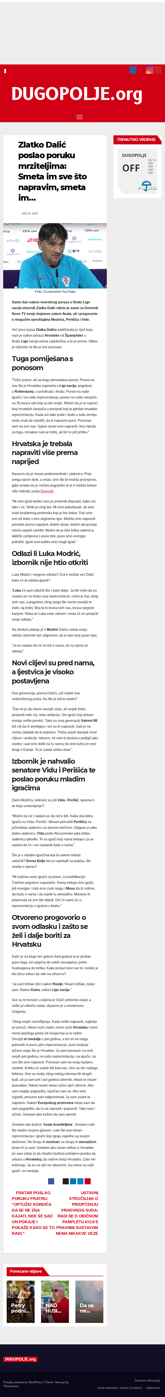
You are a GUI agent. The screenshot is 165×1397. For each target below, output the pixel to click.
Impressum (153, 1387)
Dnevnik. (47, 491)
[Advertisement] (82, 32)
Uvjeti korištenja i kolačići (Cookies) (119, 1387)
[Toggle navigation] (79, 117)
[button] (150, 117)
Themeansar (10, 1386)
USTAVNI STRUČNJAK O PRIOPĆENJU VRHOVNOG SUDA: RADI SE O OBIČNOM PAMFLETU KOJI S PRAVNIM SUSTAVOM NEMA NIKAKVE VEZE (77, 1213)
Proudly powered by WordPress (23, 1382)
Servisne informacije (147, 1380)
